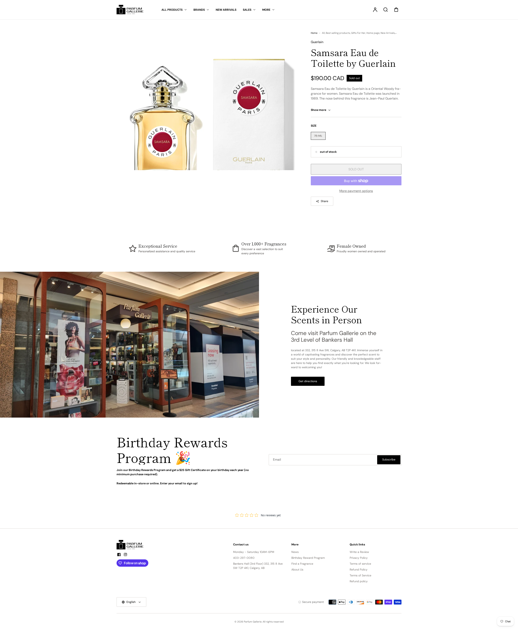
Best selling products (338, 33)
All (323, 33)
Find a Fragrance (302, 563)
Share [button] (324, 201)
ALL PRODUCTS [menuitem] (172, 10)
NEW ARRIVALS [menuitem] (226, 10)
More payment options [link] (356, 191)
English (131, 602)
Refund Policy (358, 569)
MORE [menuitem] (266, 10)
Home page (373, 33)
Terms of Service (360, 575)
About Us (297, 569)
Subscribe (388, 459)
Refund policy (359, 581)
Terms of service (360, 563)
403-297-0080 (244, 558)
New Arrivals (388, 33)
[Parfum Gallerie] (132, 545)
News (295, 552)
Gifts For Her (358, 33)
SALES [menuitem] (247, 10)
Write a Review (359, 552)
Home (314, 33)
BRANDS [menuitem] (199, 10)
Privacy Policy (359, 558)
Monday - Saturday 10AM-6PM (253, 552)
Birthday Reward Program (308, 558)
